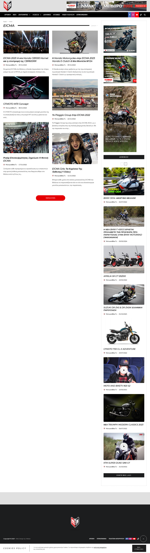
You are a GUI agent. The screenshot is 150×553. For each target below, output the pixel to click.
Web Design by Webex (23, 538)
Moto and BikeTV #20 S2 (117, 386)
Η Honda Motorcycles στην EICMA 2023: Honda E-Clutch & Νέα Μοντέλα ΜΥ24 (73, 59)
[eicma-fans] (26, 137)
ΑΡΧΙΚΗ (7, 15)
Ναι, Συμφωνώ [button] (139, 548)
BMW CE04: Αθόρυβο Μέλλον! (120, 198)
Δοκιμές (47, 15)
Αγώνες (56, 15)
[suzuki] (124, 294)
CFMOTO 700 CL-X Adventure (120, 349)
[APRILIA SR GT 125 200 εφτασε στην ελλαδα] (124, 259)
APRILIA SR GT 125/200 (115, 276)
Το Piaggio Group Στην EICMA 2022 (71, 115)
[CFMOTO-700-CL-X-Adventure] (124, 332)
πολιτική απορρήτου (100, 547)
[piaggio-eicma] (75, 94)
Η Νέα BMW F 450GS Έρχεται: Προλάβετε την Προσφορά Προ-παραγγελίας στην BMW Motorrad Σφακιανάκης (123, 233)
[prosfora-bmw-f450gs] (124, 216)
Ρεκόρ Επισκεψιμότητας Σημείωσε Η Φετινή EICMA (25, 159)
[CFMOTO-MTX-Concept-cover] (26, 87)
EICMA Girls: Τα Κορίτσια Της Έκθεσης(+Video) (67, 170)
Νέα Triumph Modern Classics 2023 (123, 424)
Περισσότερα (50, 198)
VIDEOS (36, 15)
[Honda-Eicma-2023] (26, 42)
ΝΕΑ (14, 15)
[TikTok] (141, 14)
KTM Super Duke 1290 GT (117, 463)
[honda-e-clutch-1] (75, 42)
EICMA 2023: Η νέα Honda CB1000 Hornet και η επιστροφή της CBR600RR (25, 59)
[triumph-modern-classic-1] (124, 408)
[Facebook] (129, 14)
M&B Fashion (68, 15)
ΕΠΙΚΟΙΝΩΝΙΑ (82, 15)
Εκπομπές (23, 15)
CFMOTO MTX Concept (15, 104)
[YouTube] (137, 14)
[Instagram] (133, 14)
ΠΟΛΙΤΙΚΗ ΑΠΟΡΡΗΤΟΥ (116, 539)
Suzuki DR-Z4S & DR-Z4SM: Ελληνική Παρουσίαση (123, 308)
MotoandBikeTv (11, 65)
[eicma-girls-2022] (75, 148)
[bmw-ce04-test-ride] (124, 181)
